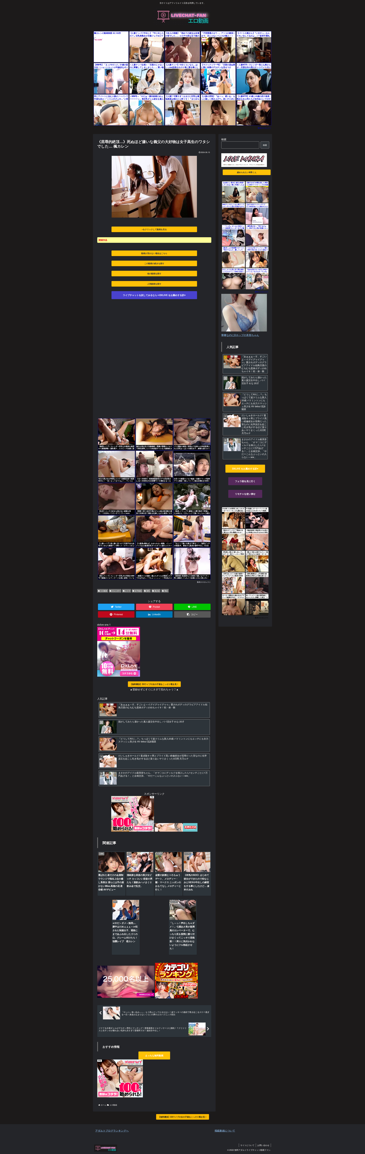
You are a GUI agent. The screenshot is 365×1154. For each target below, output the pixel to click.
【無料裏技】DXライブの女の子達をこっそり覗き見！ (154, 684)
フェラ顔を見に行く (245, 481)
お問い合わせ (263, 1145)
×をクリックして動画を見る (154, 229)
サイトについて (247, 1145)
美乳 (148, 591)
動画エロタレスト (264, 128)
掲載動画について (225, 1130)
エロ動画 (103, 591)
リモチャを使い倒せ (245, 493)
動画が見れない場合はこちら (154, 253)
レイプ (127, 591)
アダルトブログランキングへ (112, 1130)
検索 (223, 139)
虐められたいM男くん (246, 172)
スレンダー (116, 591)
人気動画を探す (154, 283)
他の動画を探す (154, 273)
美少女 (157, 591)
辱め (166, 591)
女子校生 (138, 591)
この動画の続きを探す (154, 263)
